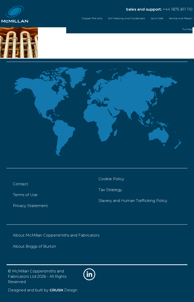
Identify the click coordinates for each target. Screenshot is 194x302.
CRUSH (56, 290)
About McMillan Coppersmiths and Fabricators (56, 235)
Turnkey (187, 29)
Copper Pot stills (92, 18)
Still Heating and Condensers (126, 18)
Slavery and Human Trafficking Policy (133, 200)
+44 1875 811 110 (177, 9)
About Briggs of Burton (34, 246)
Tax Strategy (110, 189)
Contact (20, 183)
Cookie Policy (111, 178)
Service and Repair (180, 18)
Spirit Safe (157, 18)
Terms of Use (25, 194)
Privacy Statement (30, 205)
